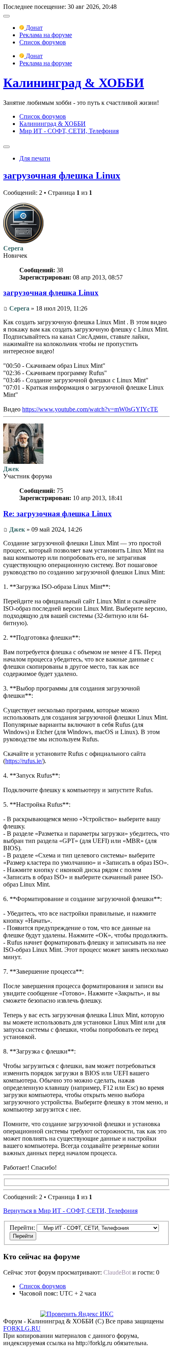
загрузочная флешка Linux (61, 175)
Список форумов (42, 42)
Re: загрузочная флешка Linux (57, 513)
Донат (33, 27)
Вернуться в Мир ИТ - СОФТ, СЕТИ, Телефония (70, 1210)
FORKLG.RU (22, 1328)
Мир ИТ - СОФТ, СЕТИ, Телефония (69, 130)
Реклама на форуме (45, 34)
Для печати (34, 158)
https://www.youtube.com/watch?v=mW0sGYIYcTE (90, 409)
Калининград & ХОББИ (73, 82)
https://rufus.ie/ (24, 760)
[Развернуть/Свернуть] (6, 16)
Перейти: (22, 1227)
